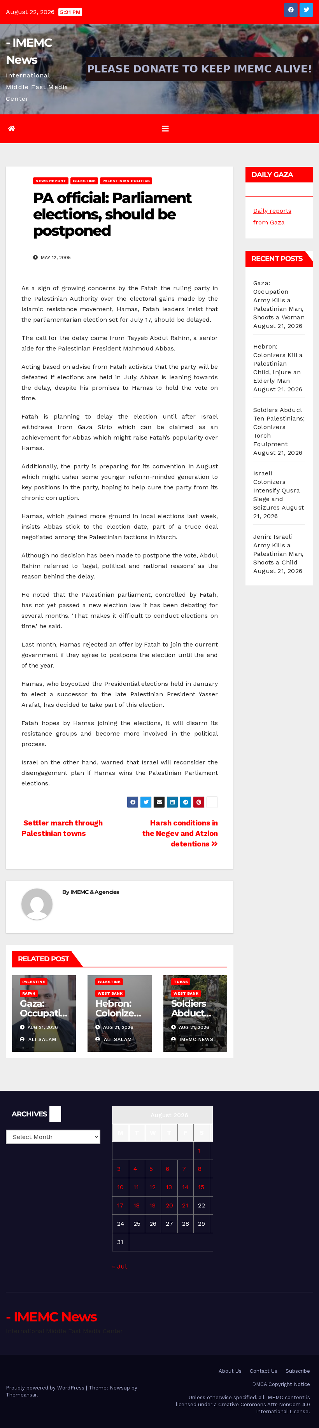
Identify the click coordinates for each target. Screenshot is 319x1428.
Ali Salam (41, 1039)
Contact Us (263, 1371)
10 (120, 1187)
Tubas (181, 981)
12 (152, 1187)
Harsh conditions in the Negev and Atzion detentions (180, 833)
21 (185, 1205)
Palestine (84, 181)
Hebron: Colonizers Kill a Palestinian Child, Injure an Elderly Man (278, 363)
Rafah (28, 993)
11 (136, 1187)
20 (169, 1205)
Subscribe (298, 1371)
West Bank (110, 993)
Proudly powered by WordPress (46, 1388)
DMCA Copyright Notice (281, 1384)
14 (185, 1187)
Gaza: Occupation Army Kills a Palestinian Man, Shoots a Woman (279, 300)
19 (152, 1205)
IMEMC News (196, 1039)
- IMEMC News (51, 1317)
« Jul (119, 1266)
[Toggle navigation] (165, 128)
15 (201, 1187)
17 (120, 1205)
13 (169, 1187)
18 (136, 1205)
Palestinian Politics (126, 181)
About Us (230, 1371)
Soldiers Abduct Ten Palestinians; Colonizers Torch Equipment (279, 427)
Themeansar (21, 1395)
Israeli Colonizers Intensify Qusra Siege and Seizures (276, 490)
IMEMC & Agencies (94, 891)
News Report (50, 181)
